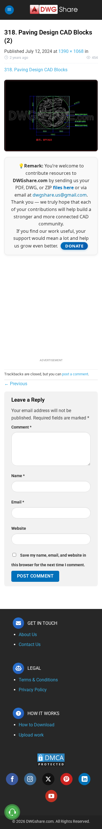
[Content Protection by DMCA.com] (51, 759)
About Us (28, 634)
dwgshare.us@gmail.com (60, 195)
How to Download (36, 724)
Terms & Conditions (38, 679)
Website (18, 528)
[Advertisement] (51, 306)
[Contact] (12, 812)
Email (17, 502)
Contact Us (30, 644)
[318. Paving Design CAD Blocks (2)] (51, 115)
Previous (15, 383)
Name (18, 475)
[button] (9, 10)
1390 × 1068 (71, 51)
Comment (21, 427)
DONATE (74, 246)
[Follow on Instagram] (30, 779)
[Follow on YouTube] (51, 796)
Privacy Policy (33, 689)
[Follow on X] (48, 779)
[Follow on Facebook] (12, 779)
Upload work (31, 735)
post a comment (75, 374)
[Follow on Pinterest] (66, 779)
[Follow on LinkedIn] (84, 779)
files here (63, 187)
